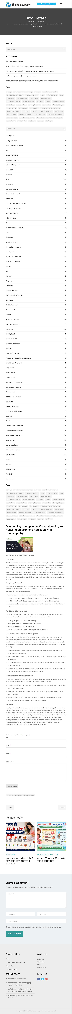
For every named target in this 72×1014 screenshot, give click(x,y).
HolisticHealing (11, 108)
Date (8, 753)
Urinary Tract (10, 469)
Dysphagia (9, 281)
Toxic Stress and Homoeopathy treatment (49, 117)
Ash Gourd (9, 170)
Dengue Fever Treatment (14, 247)
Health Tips (10, 105)
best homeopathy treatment (15, 95)
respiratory (9, 416)
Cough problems (11, 242)
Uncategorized (39, 22)
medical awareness (46, 111)
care (42, 95)
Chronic (8, 223)
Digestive (9, 276)
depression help (22, 98)
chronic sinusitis (52, 95)
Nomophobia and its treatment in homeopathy (20, 795)
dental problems (11, 252)
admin (32, 555)
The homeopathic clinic (55, 114)
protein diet (9, 401)
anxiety (30, 92)
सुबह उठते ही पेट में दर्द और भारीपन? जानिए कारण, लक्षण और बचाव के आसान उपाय (19, 861)
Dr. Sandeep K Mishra (13, 101)
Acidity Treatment (11, 141)
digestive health (46, 98)
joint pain (34, 111)
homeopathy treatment (13, 111)
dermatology (34, 98)
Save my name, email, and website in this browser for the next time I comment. (34, 927)
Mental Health (10, 372)
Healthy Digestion (35, 105)
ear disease (9, 286)
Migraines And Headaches (14, 382)
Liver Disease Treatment (14, 363)
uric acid (8, 464)
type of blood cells (12, 445)
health (48, 101)
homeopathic (23, 108)
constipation (10, 98)
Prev (10, 807)
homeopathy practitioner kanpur (50, 108)
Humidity (9, 348)
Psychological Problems (14, 411)
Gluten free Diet (11, 310)
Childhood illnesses (12, 213)
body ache (9, 184)
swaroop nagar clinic (25, 114)
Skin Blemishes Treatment (14, 430)
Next (61, 807)
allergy (9, 92)
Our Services (41, 967)
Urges (8, 459)
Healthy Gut (46, 105)
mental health (59, 111)
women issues (10, 479)
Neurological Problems (13, 387)
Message (9, 762)
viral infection (22, 121)
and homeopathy (19, 92)
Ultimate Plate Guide (12, 450)
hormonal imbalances (13, 344)
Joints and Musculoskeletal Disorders (18, 358)
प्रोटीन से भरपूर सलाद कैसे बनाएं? (14, 61)
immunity (26, 111)
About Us (40, 959)
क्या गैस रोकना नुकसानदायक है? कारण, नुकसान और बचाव (21, 76)
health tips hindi (21, 105)
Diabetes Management (13, 261)
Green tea (9, 315)
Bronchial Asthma (12, 189)
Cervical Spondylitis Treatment (16, 203)
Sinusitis (8, 421)
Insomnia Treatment (12, 353)
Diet (7, 271)
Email (8, 745)
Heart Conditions (11, 339)
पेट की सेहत (48, 121)
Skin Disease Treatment (13, 435)
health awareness (58, 101)
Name (8, 737)
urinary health (11, 121)
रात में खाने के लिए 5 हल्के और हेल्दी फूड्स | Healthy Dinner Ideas (24, 66)
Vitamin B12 (9, 474)
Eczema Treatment (12, 290)
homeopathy (33, 108)
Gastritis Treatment (12, 305)
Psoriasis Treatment (12, 406)
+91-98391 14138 (11, 969)
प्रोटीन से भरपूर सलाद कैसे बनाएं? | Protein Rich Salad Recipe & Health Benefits (30, 71)
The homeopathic (40, 114)
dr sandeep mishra (28, 101)
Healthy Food (10, 334)
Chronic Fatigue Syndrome (15, 228)
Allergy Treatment (12, 155)
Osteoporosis (10, 392)
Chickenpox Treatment (13, 208)
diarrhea (8, 266)
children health (11, 218)
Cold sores (9, 237)
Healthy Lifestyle (58, 105)
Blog (7, 179)
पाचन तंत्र (40, 121)
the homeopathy (12, 117)
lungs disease (10, 368)
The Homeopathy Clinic (27, 117)
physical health (11, 114)
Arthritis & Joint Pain (12, 160)
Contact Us (41, 962)
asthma (37, 92)
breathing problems (32, 95)
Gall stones (9, 300)
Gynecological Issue (12, 319)
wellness (32, 121)
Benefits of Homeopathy (50, 92)
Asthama (9, 174)
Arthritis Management (13, 165)
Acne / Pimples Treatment (14, 145)
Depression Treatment (13, 257)
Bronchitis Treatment (13, 194)
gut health (40, 101)
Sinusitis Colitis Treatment (14, 426)
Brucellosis (9, 199)
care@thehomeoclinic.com (15, 962)
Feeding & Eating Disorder (14, 295)
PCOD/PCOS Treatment (13, 397)
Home (30, 22)
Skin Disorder (10, 440)
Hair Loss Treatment (12, 324)
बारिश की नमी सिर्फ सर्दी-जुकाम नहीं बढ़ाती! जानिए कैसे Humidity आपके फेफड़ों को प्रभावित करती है (32, 81)
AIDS (7, 150)
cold (61, 95)
